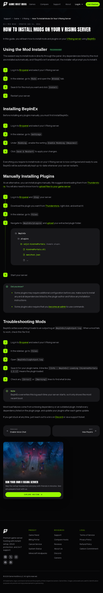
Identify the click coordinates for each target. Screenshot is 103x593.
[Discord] (5, 557)
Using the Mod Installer (32, 49)
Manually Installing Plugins (28, 176)
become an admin (57, 306)
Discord (59, 417)
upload (50, 223)
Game (16, 18)
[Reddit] (11, 562)
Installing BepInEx (20, 109)
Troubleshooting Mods (24, 321)
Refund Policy (86, 544)
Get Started (92, 4)
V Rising (25, 18)
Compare (44, 4)
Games (32, 4)
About (68, 4)
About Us (58, 548)
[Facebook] (5, 562)
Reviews (58, 544)
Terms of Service (87, 535)
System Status (35, 548)
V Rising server (74, 38)
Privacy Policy (85, 539)
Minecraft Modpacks (38, 553)
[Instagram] (16, 557)
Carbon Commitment (89, 548)
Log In (77, 4)
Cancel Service (35, 544)
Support (57, 4)
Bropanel (23, 70)
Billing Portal (34, 539)
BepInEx (91, 38)
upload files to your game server (55, 186)
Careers (57, 557)
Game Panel (34, 535)
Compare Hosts (61, 539)
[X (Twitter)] (11, 557)
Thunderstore (52, 205)
